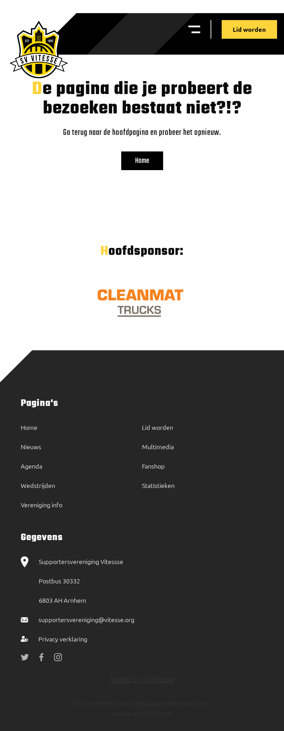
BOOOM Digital (152, 713)
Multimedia (158, 447)
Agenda (31, 466)
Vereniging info (41, 505)
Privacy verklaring (62, 639)
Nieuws (31, 447)
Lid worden (249, 29)
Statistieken (158, 485)
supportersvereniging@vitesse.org (86, 619)
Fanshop (153, 466)
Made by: (122, 713)
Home (142, 161)
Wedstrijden (38, 485)
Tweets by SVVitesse (142, 679)
